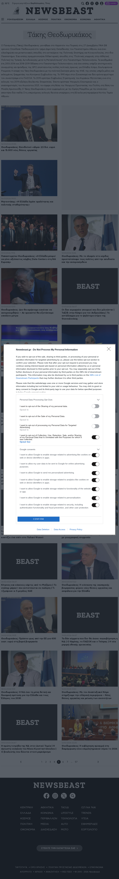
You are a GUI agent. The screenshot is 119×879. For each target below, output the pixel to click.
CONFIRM (38, 519)
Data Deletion (43, 529)
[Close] (109, 350)
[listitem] (59, 399)
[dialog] (59, 439)
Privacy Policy (76, 529)
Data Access (59, 529)
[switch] (95, 406)
